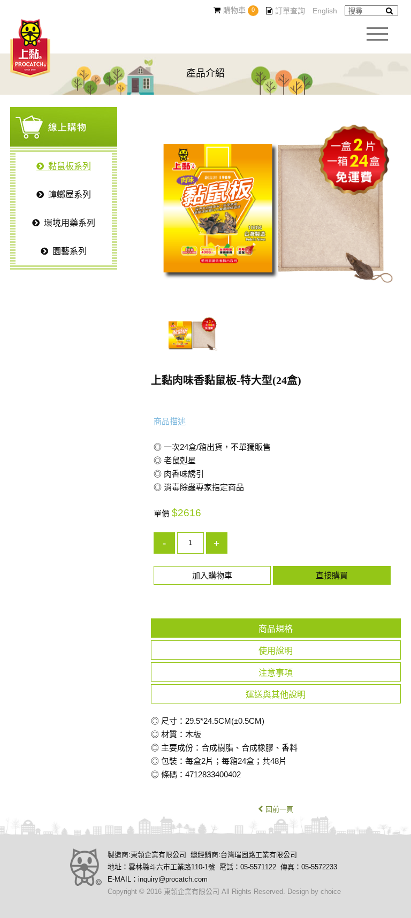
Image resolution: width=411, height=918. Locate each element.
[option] (276, 208)
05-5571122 (258, 867)
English (325, 10)
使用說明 (275, 650)
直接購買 (332, 575)
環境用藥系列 (69, 222)
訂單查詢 (290, 10)
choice (331, 892)
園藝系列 (69, 251)
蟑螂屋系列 (69, 194)
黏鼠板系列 (69, 166)
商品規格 (275, 628)
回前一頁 (279, 809)
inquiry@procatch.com (173, 879)
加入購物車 (212, 575)
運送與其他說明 (276, 694)
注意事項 (275, 672)
